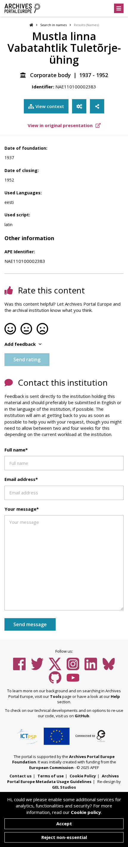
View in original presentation (61, 125)
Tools (55, 696)
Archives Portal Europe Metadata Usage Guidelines (63, 778)
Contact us (21, 776)
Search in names (53, 25)
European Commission (51, 767)
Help (115, 696)
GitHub (82, 715)
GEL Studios (64, 787)
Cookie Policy (83, 776)
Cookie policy (86, 812)
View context (49, 106)
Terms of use (51, 776)
